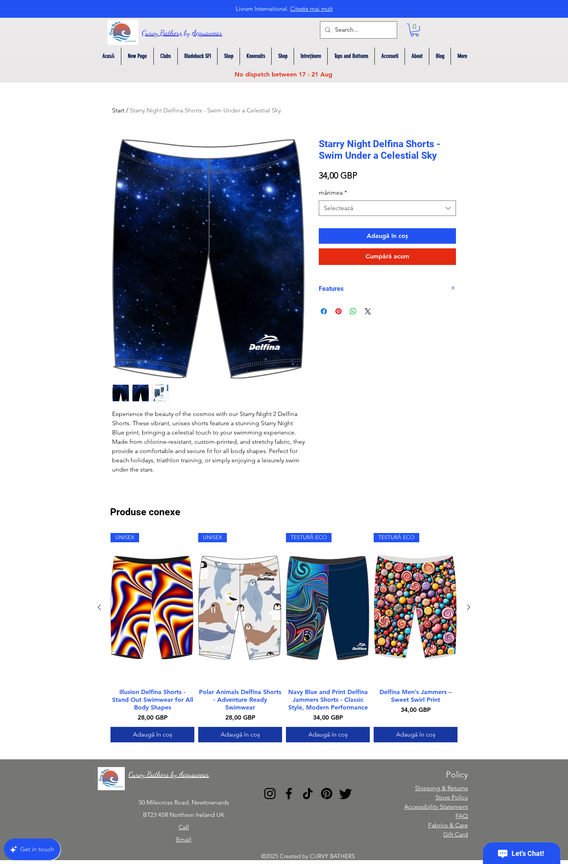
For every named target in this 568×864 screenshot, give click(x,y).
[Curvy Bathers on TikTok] (307, 793)
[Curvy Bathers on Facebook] (288, 793)
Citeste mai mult (311, 8)
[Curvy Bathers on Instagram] (269, 793)
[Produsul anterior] (99, 607)
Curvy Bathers (162, 32)
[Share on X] (367, 311)
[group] (284, 638)
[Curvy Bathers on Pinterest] (326, 793)
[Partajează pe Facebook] (323, 311)
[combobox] (387, 208)
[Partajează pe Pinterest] (338, 311)
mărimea (333, 192)
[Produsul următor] (468, 607)
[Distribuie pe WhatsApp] (353, 311)
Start (118, 110)
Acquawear (207, 32)
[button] (414, 30)
